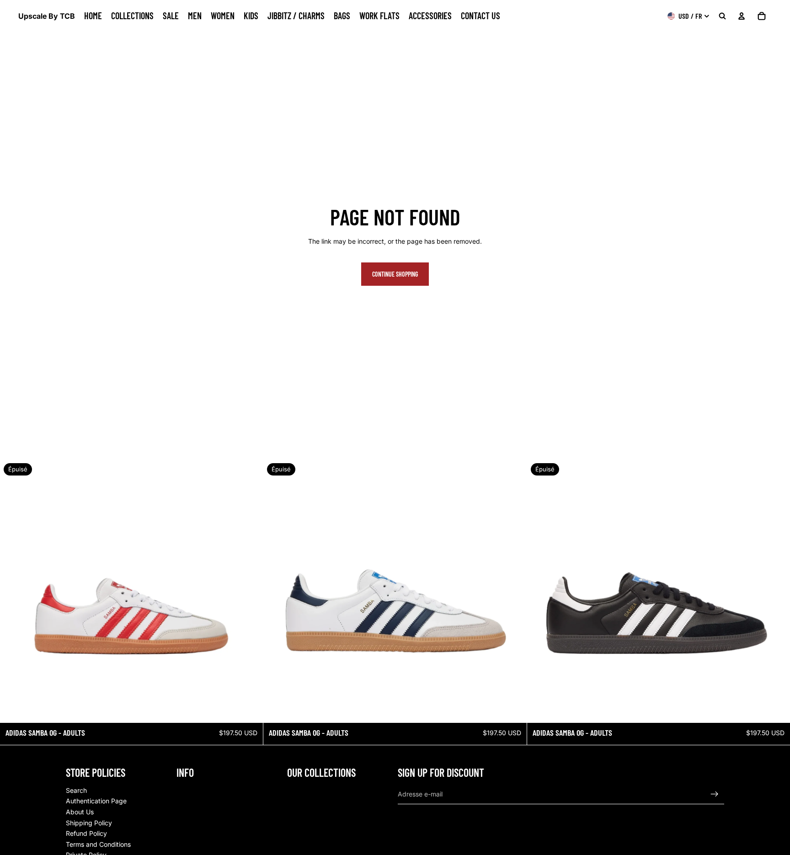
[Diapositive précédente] (13, 591)
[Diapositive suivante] (249, 591)
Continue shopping (395, 274)
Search (76, 790)
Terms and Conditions (98, 844)
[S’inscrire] (714, 793)
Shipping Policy (89, 822)
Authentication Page (96, 801)
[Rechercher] (722, 16)
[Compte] (741, 16)
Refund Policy (86, 833)
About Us (80, 811)
